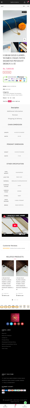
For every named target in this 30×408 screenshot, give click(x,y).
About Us (4, 333)
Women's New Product (16, 95)
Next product (28, 6)
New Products (6, 95)
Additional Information (15, 111)
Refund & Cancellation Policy (9, 344)
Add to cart (6, 295)
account (25, 2)
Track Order (5, 348)
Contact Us (4, 337)
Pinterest (15, 323)
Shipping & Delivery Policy (9, 342)
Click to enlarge (24, 39)
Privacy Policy (5, 339)
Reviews (15, 115)
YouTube (22, 323)
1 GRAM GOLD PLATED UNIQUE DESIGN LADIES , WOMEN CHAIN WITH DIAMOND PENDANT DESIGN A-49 (22, 283)
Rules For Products (6, 335)
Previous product (24, 6)
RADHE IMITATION (11, 86)
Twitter (11, 323)
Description (15, 107)
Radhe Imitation (15, 2)
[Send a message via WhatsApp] (25, 402)
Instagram (18, 323)
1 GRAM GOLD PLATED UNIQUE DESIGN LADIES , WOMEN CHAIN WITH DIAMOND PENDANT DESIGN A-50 (8, 283)
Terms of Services (6, 346)
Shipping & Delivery (15, 118)
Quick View (12, 261)
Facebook (7, 323)
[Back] (2, 6)
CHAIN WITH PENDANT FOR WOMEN (12, 93)
